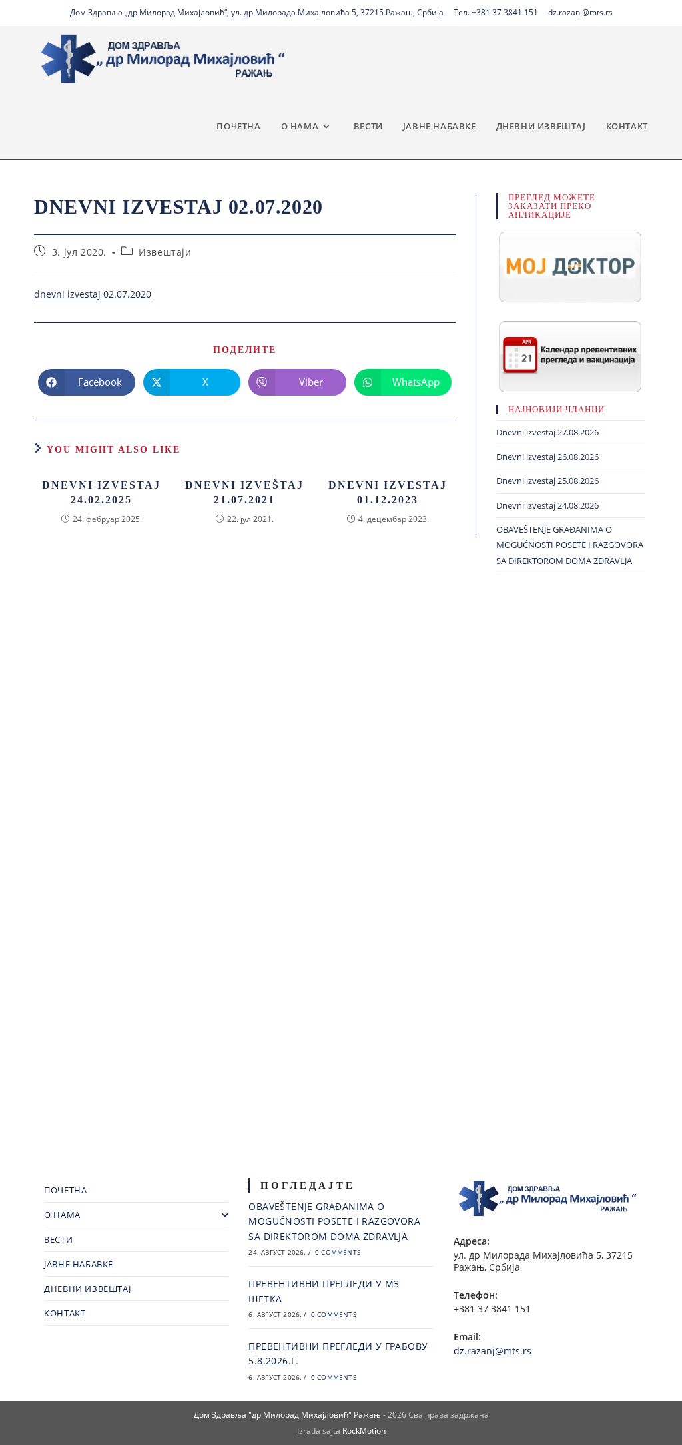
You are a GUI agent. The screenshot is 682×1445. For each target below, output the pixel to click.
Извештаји (165, 252)
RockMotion (364, 1430)
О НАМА (62, 1215)
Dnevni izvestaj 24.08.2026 (547, 505)
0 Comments (337, 1252)
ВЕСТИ (58, 1239)
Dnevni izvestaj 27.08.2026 (547, 432)
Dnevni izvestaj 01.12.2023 (387, 492)
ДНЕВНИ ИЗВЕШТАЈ (87, 1289)
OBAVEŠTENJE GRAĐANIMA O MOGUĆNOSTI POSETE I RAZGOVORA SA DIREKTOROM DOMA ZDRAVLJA (569, 545)
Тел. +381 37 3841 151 (496, 12)
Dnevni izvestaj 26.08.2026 (547, 457)
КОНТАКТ (64, 1313)
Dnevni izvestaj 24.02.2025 (101, 492)
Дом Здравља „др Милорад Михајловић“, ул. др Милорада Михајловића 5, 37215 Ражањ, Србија (257, 12)
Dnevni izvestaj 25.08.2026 (547, 481)
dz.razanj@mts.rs (580, 12)
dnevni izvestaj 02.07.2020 (92, 294)
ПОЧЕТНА (65, 1190)
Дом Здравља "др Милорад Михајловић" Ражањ (287, 1414)
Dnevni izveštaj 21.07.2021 (244, 492)
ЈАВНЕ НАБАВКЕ (78, 1264)
